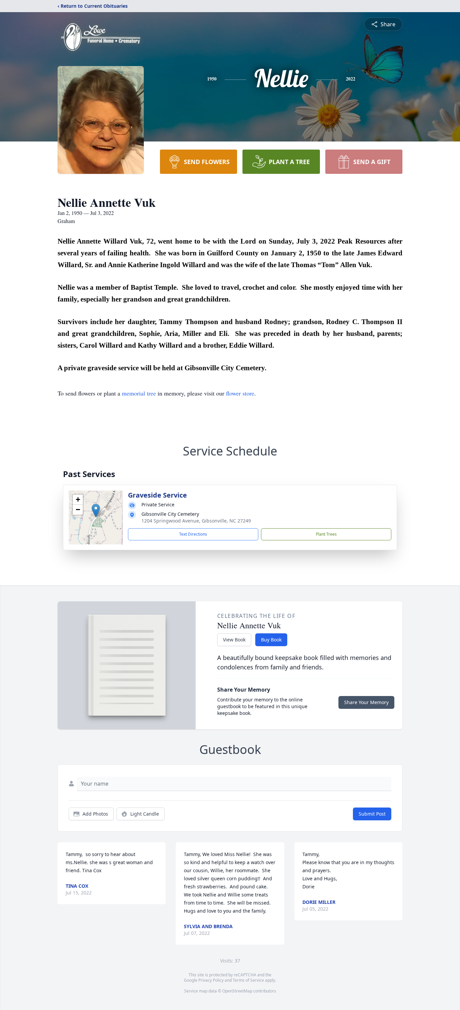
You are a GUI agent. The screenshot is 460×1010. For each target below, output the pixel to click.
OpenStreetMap (237, 991)
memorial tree (139, 393)
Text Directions (193, 534)
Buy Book (271, 639)
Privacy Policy (211, 980)
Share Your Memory (366, 702)
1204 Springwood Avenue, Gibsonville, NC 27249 (196, 520)
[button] (96, 510)
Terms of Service (248, 980)
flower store (240, 393)
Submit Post (372, 814)
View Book (234, 639)
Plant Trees (326, 534)
